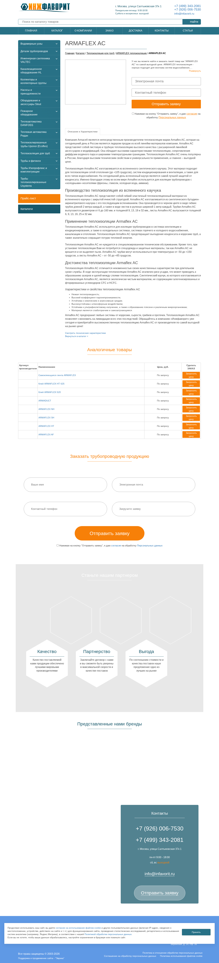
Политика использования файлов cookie (181, 956)
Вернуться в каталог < (76, 336)
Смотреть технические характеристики (85, 333)
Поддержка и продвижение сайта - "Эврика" (41, 958)
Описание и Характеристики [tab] (82, 131)
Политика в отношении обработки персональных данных (172, 952)
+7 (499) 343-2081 (187, 6)
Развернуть (195, 71)
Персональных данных (172, 117)
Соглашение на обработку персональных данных (130, 956)
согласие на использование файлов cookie (78, 928)
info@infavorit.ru (184, 13)
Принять (196, 932)
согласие (191, 113)
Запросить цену (191, 375)
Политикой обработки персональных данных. (108, 934)
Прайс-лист (28, 198)
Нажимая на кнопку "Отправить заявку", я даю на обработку (167, 115)
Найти (194, 21)
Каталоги (27, 209)
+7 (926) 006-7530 (187, 9)
